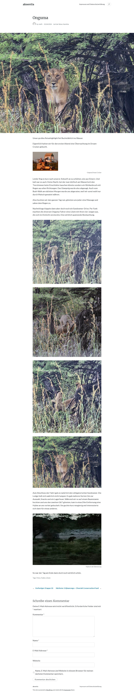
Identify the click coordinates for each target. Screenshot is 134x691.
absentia (28, 4)
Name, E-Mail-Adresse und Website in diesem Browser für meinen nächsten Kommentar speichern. (64, 672)
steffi (40, 24)
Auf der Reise (57, 24)
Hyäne (43, 578)
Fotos (38, 578)
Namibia (66, 24)
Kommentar (38, 614)
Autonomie (67, 690)
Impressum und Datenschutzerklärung (92, 4)
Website (36, 660)
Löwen (48, 578)
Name (36, 640)
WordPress (49, 690)
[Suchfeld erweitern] (109, 4)
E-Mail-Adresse (40, 650)
